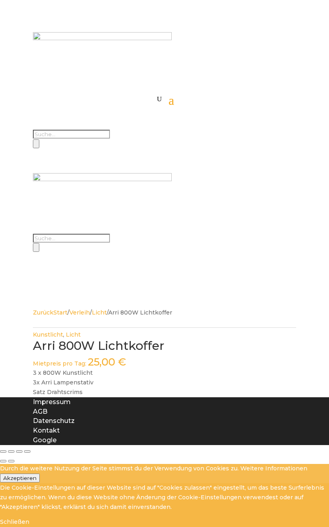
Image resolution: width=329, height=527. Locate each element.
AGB (40, 411)
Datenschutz (54, 421)
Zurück (43, 312)
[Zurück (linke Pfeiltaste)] (3, 461)
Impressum (52, 402)
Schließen (14, 521)
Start (60, 312)
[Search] (36, 143)
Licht (99, 312)
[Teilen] (19, 451)
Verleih (79, 312)
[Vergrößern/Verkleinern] (3, 451)
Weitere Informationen (273, 468)
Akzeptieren (20, 478)
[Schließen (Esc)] (27, 451)
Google (45, 440)
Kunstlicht (48, 334)
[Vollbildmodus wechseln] (11, 451)
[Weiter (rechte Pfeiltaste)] (11, 461)
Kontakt (46, 430)
